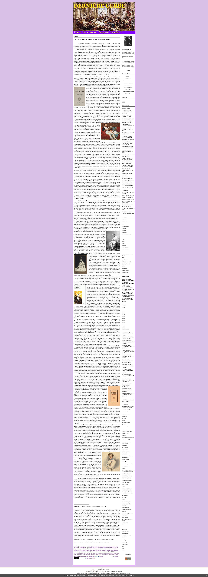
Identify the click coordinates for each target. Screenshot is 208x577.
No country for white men (126, 509)
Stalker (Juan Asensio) (126, 535)
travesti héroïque (87, 553)
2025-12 (123, 307)
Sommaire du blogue (126, 108)
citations (129, 294)
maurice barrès (82, 548)
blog (129, 573)
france (127, 299)
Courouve (123, 340)
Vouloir (123, 546)
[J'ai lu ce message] (206, 575)
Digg (90, 558)
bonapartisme (79, 554)
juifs (129, 279)
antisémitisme (126, 286)
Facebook (101, 556)
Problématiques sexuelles (127, 261)
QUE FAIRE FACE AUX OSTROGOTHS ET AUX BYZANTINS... (126, 112)
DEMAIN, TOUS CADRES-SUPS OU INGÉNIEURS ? (126, 385)
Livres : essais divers (128, 87)
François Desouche (125, 459)
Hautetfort (108, 569)
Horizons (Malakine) (126, 466)
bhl (133, 289)
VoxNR (123, 548)
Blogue (123, 224)
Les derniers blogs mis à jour (92, 571)
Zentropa (123, 550)
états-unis (124, 289)
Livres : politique (128, 93)
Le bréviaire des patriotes (127, 475)
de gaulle (130, 287)
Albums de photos (126, 73)
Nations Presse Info (125, 507)
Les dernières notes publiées (104, 571)
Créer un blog (101, 569)
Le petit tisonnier (125, 484)
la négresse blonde (92, 551)
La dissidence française (126, 473)
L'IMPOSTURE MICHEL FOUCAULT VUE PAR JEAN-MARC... (127, 129)
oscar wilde (125, 279)
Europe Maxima (125, 449)
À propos (128, 70)
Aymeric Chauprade (125, 414)
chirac (131, 292)
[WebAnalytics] (104, 1)
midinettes (98, 553)
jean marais (93, 553)
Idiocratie (123, 468)
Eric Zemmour (124, 445)
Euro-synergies (125, 447)
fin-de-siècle (113, 553)
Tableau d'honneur (125, 270)
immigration (131, 280)
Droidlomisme (124, 232)
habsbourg (113, 551)
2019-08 (123, 320)
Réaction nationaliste (126, 264)
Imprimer (116, 556)
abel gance (79, 551)
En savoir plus (131, 575)
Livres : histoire (128, 89)
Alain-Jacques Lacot (126, 374)
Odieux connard (125, 517)
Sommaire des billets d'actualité (128, 199)
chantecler (113, 550)
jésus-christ (131, 295)
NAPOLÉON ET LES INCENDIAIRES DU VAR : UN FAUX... (127, 170)
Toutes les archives (125, 329)
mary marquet (111, 554)
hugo (131, 299)
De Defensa (124, 435)
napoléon (124, 295)
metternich (104, 550)
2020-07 (123, 314)
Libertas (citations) (125, 495)
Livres (104, 546)
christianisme (125, 292)
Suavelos (123, 537)
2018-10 (123, 327)
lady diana (115, 548)
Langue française (125, 247)
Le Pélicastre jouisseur (126, 482)
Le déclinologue (125, 335)
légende (75, 550)
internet (124, 290)
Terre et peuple (124, 542)
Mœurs (123, 257)
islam (128, 285)
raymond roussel (107, 553)
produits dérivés (105, 554)
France (123, 241)
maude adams (80, 553)
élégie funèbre (82, 556)
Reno (123, 345)
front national (125, 282)
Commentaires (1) (82, 547)
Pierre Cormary (125, 522)
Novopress (124, 511)
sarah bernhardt (89, 550)
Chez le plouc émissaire (126, 426)
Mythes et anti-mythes (126, 501)
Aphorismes (124, 219)
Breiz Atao (124, 418)
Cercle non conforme (126, 422)
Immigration (124, 245)
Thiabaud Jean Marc (126, 359)
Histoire (123, 243)
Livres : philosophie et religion (128, 91)
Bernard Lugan (124, 416)
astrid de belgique (102, 548)
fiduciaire (123, 388)
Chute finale (124, 429)
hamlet (94, 550)
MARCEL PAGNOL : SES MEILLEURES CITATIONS (127, 366)
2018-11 (123, 324)
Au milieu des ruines (125, 411)
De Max (75, 275)
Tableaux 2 (128, 78)
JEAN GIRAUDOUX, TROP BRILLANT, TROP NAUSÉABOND (127, 189)
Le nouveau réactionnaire (127, 480)
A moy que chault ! (125, 404)
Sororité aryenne (125, 533)
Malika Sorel (124, 497)
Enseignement (124, 236)
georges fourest (85, 551)
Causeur (123, 420)
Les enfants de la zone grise (127, 493)
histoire (86, 556)
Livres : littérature (128, 85)
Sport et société (125, 268)
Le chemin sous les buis (126, 478)
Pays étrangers (125, 259)
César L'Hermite (125, 424)
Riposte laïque (124, 529)
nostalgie (116, 554)
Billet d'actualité (124, 221)
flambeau (108, 550)
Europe (123, 239)
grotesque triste (110, 548)
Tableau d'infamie (125, 272)
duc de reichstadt (111, 547)
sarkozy (124, 293)
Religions (123, 266)
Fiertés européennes (126, 451)
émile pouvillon (98, 550)
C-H (122, 383)
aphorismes (125, 283)
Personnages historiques (128, 80)
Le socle (123, 486)
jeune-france (108, 551)
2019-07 (123, 322)
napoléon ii (106, 547)
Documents (124, 230)
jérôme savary (98, 554)
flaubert (124, 301)
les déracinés (88, 548)
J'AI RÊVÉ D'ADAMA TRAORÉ (128, 118)
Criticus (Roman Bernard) (127, 431)
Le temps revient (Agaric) (127, 488)
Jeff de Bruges (124, 364)
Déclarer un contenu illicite (82, 573)
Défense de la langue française (128, 437)
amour (130, 289)
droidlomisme (126, 297)
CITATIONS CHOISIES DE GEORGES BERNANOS (127, 390)
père (93, 556)
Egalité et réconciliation (126, 439)
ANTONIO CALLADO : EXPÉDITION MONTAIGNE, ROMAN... (127, 151)
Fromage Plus (124, 461)
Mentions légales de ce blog (93, 573)
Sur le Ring (124, 540)
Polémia (123, 524)
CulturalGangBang (125, 433)
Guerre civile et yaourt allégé (127, 463)
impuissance (76, 556)
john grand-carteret (95, 548)
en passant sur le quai (101, 551)
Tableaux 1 (128, 76)
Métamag (123, 499)
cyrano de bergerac (81, 550)
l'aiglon (90, 547)
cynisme (124, 285)
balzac (128, 290)
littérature (124, 280)
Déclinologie (124, 228)
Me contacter (128, 554)
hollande (124, 298)
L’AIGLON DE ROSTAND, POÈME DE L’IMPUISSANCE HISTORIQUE (92, 39)
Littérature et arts (125, 249)
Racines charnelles (125, 527)
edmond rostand (96, 547)
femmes (131, 283)
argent (132, 296)
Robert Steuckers (125, 531)
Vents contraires (125, 544)
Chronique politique (125, 226)
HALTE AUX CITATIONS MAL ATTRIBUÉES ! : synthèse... (128, 342)
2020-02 (123, 316)
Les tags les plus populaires (116, 571)
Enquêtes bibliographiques (127, 234)
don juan (90, 554)
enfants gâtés (85, 554)
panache (102, 553)
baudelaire (124, 287)
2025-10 (123, 309)
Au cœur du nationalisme (126, 409)
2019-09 (123, 318)
